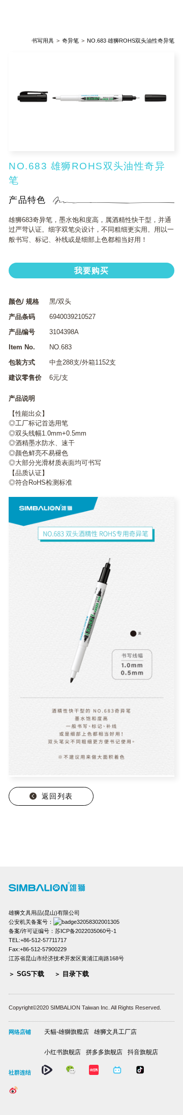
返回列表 (57, 796)
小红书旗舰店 (62, 1052)
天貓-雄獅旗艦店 (66, 1031)
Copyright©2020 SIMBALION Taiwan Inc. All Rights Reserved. (85, 1007)
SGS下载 (30, 973)
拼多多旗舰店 (104, 1052)
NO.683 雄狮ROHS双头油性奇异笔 (130, 41)
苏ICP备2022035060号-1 (85, 931)
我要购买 (91, 270)
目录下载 (76, 973)
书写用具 (43, 41)
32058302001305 (98, 922)
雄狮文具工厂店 (115, 1031)
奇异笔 (70, 41)
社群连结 (20, 1072)
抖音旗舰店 (143, 1052)
